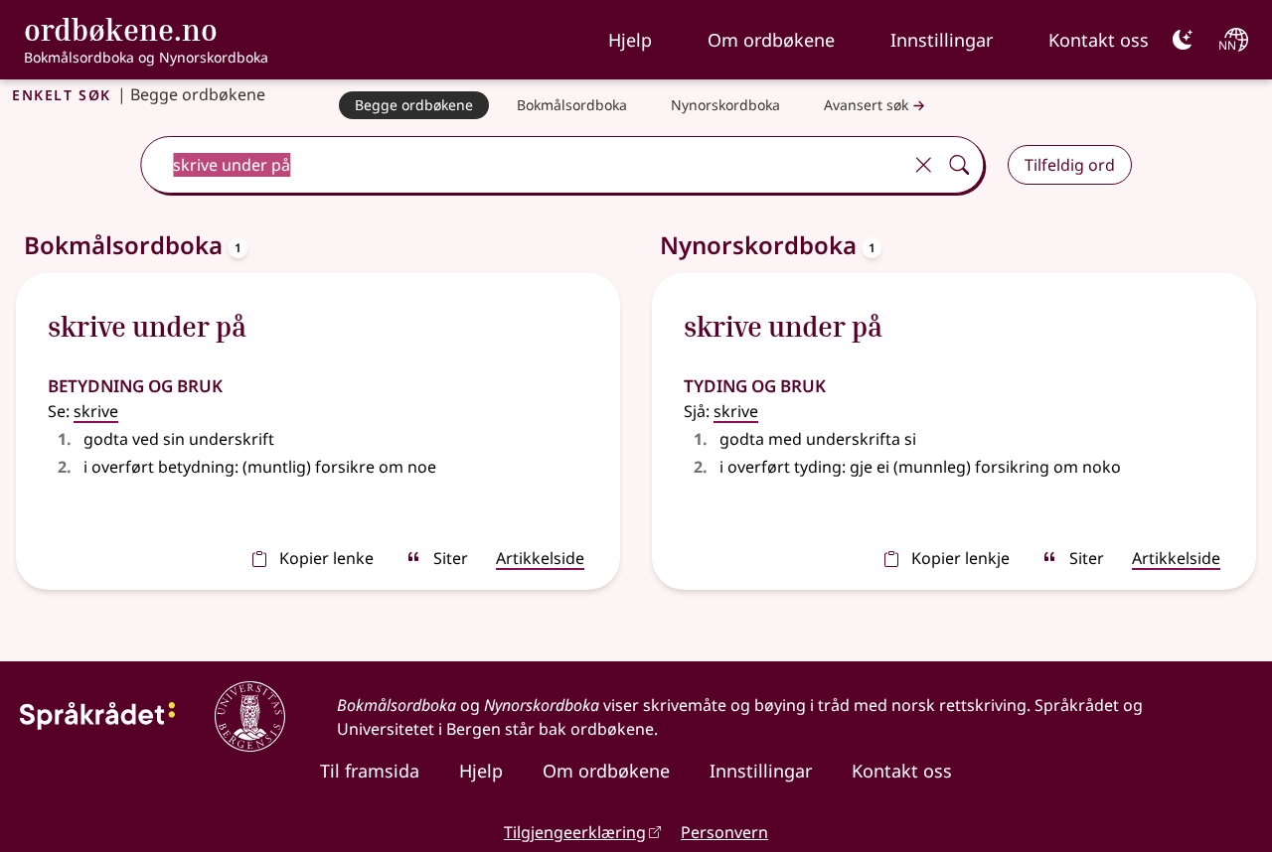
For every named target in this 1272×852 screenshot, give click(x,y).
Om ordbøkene (771, 40)
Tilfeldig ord (1070, 165)
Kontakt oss (1098, 40)
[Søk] (959, 165)
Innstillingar (941, 40)
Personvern (724, 832)
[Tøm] (923, 165)
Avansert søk (866, 104)
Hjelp (630, 40)
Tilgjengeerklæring (575, 832)
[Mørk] (1182, 40)
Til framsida (369, 770)
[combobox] (523, 165)
